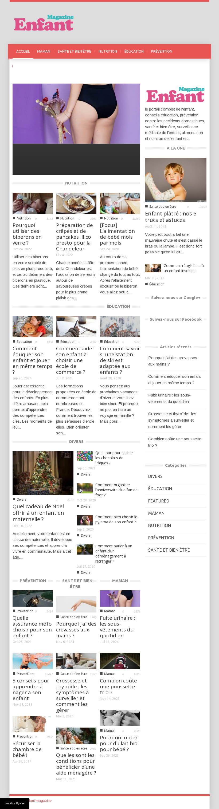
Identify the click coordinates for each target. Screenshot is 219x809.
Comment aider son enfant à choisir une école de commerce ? (75, 360)
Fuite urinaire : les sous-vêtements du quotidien (52, 155)
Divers (21, 499)
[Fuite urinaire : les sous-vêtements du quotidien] (76, 113)
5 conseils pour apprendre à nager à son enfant (31, 689)
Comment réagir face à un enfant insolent (184, 268)
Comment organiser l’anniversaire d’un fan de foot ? (116, 489)
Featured (158, 500)
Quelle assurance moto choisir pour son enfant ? (32, 626)
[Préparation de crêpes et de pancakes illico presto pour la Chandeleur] (76, 203)
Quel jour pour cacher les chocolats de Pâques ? (114, 457)
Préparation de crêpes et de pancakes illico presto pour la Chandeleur (74, 237)
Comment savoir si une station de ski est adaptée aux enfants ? (120, 360)
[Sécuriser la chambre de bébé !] (33, 723)
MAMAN (43, 51)
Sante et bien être (162, 206)
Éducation (24, 341)
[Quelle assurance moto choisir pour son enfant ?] (33, 598)
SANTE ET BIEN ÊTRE (74, 51)
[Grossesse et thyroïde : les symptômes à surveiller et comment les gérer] (76, 660)
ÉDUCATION (134, 51)
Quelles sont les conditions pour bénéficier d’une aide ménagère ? (76, 764)
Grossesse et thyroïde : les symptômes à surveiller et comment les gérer (72, 695)
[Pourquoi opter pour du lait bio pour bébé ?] (120, 717)
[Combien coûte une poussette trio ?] (120, 660)
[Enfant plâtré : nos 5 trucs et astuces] (175, 179)
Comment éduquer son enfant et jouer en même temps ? (32, 360)
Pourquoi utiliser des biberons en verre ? (27, 234)
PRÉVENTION (161, 51)
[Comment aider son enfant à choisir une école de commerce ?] (76, 326)
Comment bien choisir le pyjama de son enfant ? (116, 519)
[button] (201, 51)
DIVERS (22, 66)
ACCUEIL (23, 51)
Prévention (25, 611)
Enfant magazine (38, 801)
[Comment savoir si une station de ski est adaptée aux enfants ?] (120, 326)
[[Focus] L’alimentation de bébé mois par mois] (120, 203)
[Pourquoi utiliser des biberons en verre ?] (33, 203)
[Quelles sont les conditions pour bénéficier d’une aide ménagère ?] (76, 735)
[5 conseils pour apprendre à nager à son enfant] (33, 660)
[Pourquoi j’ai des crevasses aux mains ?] (76, 604)
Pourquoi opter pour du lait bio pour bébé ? (119, 743)
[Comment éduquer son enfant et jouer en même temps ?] (33, 326)
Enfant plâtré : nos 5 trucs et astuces (170, 216)
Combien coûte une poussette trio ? (118, 686)
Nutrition (24, 218)
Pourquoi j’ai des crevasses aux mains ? (76, 629)
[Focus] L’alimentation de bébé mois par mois (117, 234)
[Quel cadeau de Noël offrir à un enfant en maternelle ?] (43, 472)
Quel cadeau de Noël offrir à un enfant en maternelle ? (38, 513)
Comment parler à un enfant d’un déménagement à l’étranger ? (113, 553)
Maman (24, 165)
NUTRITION (108, 51)
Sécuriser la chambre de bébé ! (27, 749)
